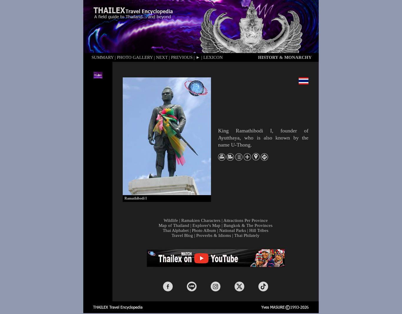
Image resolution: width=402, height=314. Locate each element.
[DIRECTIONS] (264, 159)
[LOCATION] (256, 158)
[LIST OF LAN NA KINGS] (238, 159)
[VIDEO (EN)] (221, 159)
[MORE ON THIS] (247, 159)
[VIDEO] (230, 159)
